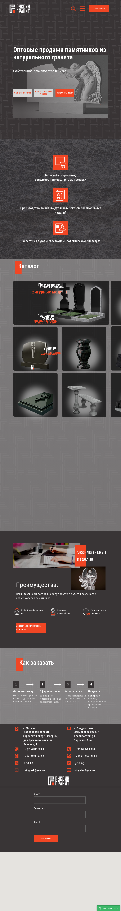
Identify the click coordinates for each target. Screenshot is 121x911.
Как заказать (36, 662)
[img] (104, 103)
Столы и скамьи (52, 287)
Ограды (48, 318)
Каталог (28, 266)
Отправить (46, 838)
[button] (99, 8)
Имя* (37, 794)
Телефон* (39, 808)
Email (37, 822)
